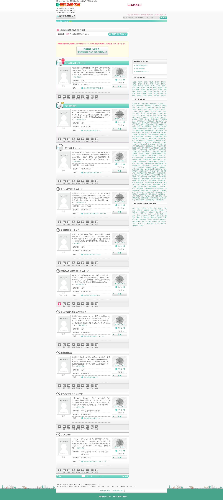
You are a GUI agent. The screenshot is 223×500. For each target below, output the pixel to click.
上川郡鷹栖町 (155, 148)
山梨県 (137, 87)
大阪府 (149, 89)
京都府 (143, 89)
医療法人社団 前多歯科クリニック (75, 271)
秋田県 (157, 82)
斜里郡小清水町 (143, 171)
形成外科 (146, 217)
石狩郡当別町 (154, 119)
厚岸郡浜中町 (149, 196)
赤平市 (149, 113)
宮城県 (151, 82)
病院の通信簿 (59, 21)
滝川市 (154, 115)
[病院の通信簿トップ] (65, 18)
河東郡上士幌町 (142, 186)
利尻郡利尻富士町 (151, 167)
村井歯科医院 (70, 106)
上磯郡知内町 (160, 121)
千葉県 (163, 84)
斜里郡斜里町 (158, 169)
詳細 (119, 86)
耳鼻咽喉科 (143, 219)
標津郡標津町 (150, 200)
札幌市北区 (145, 103)
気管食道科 (154, 210)
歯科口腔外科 (136, 221)
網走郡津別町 (149, 169)
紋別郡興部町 (146, 175)
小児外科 (143, 208)
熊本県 (139, 95)
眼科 (137, 219)
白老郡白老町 (136, 178)
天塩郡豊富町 (155, 165)
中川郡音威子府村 (150, 157)
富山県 (153, 85)
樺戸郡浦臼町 (151, 144)
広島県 (156, 91)
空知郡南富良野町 (156, 153)
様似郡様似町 (158, 182)
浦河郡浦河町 (149, 182)
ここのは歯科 (66, 434)
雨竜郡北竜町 (136, 148)
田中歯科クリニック (73, 148)
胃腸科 (141, 225)
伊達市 (163, 117)
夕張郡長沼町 (156, 142)
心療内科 (152, 216)
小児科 (150, 208)
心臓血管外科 (143, 212)
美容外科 (139, 217)
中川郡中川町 (161, 157)
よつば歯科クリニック (70, 230)
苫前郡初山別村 (152, 161)
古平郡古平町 (143, 138)
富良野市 (145, 117)
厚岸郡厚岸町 (139, 196)
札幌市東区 (153, 103)
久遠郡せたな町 (152, 128)
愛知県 (160, 87)
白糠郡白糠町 (154, 198)
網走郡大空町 (142, 176)
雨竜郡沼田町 (146, 148)
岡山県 (150, 91)
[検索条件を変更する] (118, 35)
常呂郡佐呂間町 (141, 173)
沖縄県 (163, 95)
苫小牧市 (153, 111)
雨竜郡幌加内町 (136, 159)
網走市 (141, 111)
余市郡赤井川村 (140, 140)
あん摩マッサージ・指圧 (153, 221)
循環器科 (146, 210)
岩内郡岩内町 (139, 136)
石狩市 (141, 119)
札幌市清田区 (150, 107)
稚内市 (160, 111)
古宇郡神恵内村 (157, 136)
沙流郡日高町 (153, 180)
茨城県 (140, 84)
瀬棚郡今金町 (142, 128)
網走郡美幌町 (139, 169)
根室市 (143, 115)
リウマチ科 (140, 214)
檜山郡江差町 (160, 125)
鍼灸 (143, 221)
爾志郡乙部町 (156, 126)
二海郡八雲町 (139, 125)
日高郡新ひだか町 (146, 184)
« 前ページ (59, 476)
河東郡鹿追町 (153, 186)
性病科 (160, 217)
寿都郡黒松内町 (149, 130)
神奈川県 (140, 85)
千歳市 (149, 115)
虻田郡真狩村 (146, 132)
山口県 (161, 91)
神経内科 (145, 216)
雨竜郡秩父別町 (150, 146)
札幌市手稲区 (140, 107)
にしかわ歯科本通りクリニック (74, 312)
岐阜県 (149, 87)
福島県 (134, 84)
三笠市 (137, 115)
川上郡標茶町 (158, 196)
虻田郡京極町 (143, 134)
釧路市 (146, 109)
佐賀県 (161, 93)
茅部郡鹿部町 (155, 123)
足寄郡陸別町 (143, 194)
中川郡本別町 (158, 192)
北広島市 (135, 119)
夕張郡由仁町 (147, 142)
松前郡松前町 (140, 121)
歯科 (149, 219)
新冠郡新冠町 (139, 182)
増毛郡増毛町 (147, 159)
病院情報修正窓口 (118, 490)
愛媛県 (144, 93)
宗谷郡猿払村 (149, 163)
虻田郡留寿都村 (155, 132)
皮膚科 (158, 212)
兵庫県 (154, 89)
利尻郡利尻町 (140, 167)
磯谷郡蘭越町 (160, 130)
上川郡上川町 (136, 152)
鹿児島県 (156, 95)
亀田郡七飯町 (146, 123)
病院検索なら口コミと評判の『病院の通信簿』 (113, 496)
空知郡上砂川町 (136, 142)
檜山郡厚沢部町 (146, 126)
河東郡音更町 (156, 184)
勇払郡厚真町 (146, 178)
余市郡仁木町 (153, 138)
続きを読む (77, 77)
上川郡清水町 (139, 188)
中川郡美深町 (139, 157)
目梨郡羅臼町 (160, 200)
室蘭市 (140, 109)
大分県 (144, 95)
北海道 (66, 21)
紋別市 (154, 113)
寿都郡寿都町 (139, 130)
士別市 (160, 113)
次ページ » (125, 476)
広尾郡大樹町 (144, 190)
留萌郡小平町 (156, 159)
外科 (138, 208)
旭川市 (134, 109)
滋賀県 (137, 89)
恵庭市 (157, 117)
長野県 (143, 87)
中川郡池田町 (139, 192)
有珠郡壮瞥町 (161, 176)
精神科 (139, 216)
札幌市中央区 (136, 103)
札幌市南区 (148, 105)
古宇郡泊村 (148, 136)
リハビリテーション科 (151, 214)
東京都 (134, 85)
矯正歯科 (162, 219)
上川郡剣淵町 (153, 155)
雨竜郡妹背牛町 (140, 146)
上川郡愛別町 (161, 150)
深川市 (139, 117)
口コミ (120, 80)
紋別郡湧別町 (161, 173)
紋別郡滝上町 (136, 175)
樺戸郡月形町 (142, 144)
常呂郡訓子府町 (154, 171)
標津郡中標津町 (140, 200)
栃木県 (146, 84)
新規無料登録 (140, 68)
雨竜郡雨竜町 (161, 146)
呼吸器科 (161, 210)
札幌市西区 (156, 105)
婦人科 (160, 208)
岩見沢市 (135, 111)
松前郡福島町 (150, 121)
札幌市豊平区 (139, 105)
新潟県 (147, 85)
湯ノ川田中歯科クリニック (72, 189)
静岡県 (154, 87)
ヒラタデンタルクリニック (72, 394)
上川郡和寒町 (143, 155)
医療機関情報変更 (142, 65)
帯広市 (151, 109)
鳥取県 (139, 91)
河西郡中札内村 (159, 188)
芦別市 (137, 113)
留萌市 (147, 111)
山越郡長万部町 (149, 125)
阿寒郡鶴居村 (144, 198)
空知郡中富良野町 (144, 153)
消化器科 (139, 210)
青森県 (140, 82)
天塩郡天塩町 (139, 163)
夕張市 (163, 109)
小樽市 (163, 107)
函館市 (158, 107)
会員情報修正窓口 (105, 490)
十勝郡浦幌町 (153, 194)
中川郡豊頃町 (149, 192)
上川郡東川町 (146, 152)
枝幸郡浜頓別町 (159, 163)
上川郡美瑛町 (155, 152)
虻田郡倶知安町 (153, 134)
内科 (133, 208)
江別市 (143, 113)
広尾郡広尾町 (154, 190)
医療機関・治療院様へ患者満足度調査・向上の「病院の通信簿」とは (92, 50)
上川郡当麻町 (142, 150)
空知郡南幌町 (150, 140)
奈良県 (160, 89)
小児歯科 (155, 219)
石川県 (158, 85)
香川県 (139, 93)
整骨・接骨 (150, 223)
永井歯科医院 (66, 353)
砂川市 (160, 115)
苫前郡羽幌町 (142, 161)
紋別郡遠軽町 (151, 173)
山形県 (163, 82)
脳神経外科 (159, 216)
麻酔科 (162, 214)
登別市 (151, 117)
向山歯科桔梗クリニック (75, 63)
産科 (155, 208)
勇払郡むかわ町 (142, 180)
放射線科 (151, 212)
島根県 (144, 91)
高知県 (150, 93)
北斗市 (147, 119)
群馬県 (151, 84)
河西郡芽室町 (149, 188)
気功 (156, 223)
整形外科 (153, 217)
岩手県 (146, 82)
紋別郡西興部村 (155, 175)
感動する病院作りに (142, 71)
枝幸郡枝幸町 (146, 165)
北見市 (157, 109)
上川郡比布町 (151, 150)
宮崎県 (150, 95)
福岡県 (156, 93)
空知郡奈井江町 (160, 140)
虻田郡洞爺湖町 (155, 178)
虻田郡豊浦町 (151, 176)
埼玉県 (157, 84)
